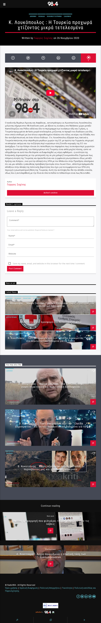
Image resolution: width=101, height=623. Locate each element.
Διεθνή (33, 16)
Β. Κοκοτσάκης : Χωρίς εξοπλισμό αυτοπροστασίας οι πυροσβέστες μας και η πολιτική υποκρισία (51, 468)
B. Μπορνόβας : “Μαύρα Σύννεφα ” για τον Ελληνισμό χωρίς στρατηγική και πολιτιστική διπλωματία (50, 304)
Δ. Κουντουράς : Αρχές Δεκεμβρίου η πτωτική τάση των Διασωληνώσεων (51, 555)
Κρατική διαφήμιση (29, 588)
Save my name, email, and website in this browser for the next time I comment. (49, 263)
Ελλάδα (41, 16)
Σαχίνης (67, 16)
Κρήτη (22, 317)
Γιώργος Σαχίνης (43, 38)
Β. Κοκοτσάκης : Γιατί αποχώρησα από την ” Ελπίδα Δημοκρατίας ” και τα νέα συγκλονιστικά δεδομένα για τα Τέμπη (50, 339)
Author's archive (51, 193)
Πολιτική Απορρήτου (50, 588)
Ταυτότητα (67, 588)
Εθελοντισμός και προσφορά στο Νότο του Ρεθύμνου (51, 322)
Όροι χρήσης (11, 588)
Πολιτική (27, 298)
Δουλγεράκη (11, 317)
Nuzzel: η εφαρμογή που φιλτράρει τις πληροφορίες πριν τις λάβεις (51, 522)
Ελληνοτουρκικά (54, 16)
